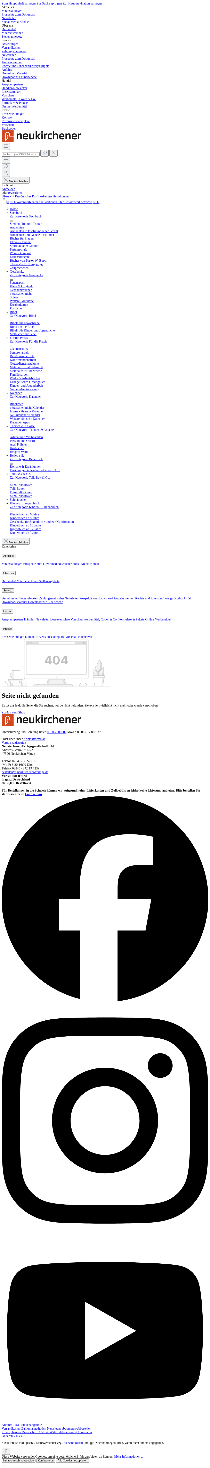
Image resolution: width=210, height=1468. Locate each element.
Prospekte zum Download (40, 563)
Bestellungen (61, 196)
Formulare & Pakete (131, 619)
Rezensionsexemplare (50, 636)
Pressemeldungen (13, 636)
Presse (7, 628)
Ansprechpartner (13, 619)
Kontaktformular (34, 739)
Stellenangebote (49, 581)
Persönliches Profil (27, 196)
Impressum (85, 1432)
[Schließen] (3, 1465)
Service (7, 590)
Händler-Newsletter (37, 619)
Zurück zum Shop (13, 712)
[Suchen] (44, 153)
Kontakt (30, 636)
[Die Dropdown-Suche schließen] (53, 153)
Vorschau (77, 619)
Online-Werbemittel (158, 619)
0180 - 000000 (56, 732)
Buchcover (85, 636)
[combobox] (21, 154)
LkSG (17, 1425)
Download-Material (15, 602)
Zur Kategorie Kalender (25, 396)
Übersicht (8, 196)
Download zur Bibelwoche (45, 602)
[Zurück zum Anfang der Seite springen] (6, 1451)
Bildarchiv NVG (12, 1436)
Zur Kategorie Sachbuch (26, 216)
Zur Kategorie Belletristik (26, 459)
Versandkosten (29, 598)
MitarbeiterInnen (28, 581)
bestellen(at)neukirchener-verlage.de (25, 772)
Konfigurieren (46, 1460)
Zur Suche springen (50, 3)
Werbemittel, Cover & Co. (100, 619)
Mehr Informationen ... (129, 1456)
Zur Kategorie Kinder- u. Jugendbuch (34, 507)
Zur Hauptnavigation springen (82, 3)
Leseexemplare (60, 619)
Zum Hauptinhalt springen (19, 3)
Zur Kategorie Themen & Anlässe (32, 429)
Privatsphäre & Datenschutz (20, 1432)
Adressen (46, 196)
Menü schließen (18, 181)
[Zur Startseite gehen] (43, 141)
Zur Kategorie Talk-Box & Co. (30, 477)
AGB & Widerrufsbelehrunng (58, 1432)
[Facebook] (105, 1001)
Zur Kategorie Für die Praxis (28, 341)
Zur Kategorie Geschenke (26, 275)
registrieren (15, 192)
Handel (7, 611)
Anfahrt (188, 598)
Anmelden (8, 189)
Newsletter (65, 563)
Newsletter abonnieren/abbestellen (69, 1428)
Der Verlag (9, 581)
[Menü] (6, 146)
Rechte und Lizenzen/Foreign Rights (159, 598)
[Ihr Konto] (6, 173)
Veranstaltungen (12, 563)
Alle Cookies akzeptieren (72, 1460)
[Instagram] (105, 1237)
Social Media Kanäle (85, 563)
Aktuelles (8, 555)
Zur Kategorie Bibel (23, 315)
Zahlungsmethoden (52, 598)
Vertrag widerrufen (14, 742)
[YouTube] (105, 1421)
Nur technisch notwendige (18, 1460)
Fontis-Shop (33, 794)
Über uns (8, 573)
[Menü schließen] (11, 221)
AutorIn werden (124, 598)
